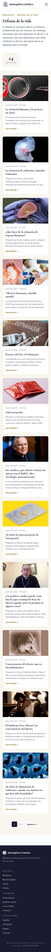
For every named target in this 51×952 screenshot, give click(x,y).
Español (6, 920)
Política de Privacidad (30, 946)
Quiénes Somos (9, 902)
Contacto (7, 910)
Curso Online (8, 906)
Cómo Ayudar (9, 898)
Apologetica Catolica (19, 852)
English (6, 928)
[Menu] (46, 4)
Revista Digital (9, 879)
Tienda (6, 888)
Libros (5, 884)
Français (6, 933)
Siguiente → (32, 824)
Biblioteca (8, 15)
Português (7, 924)
